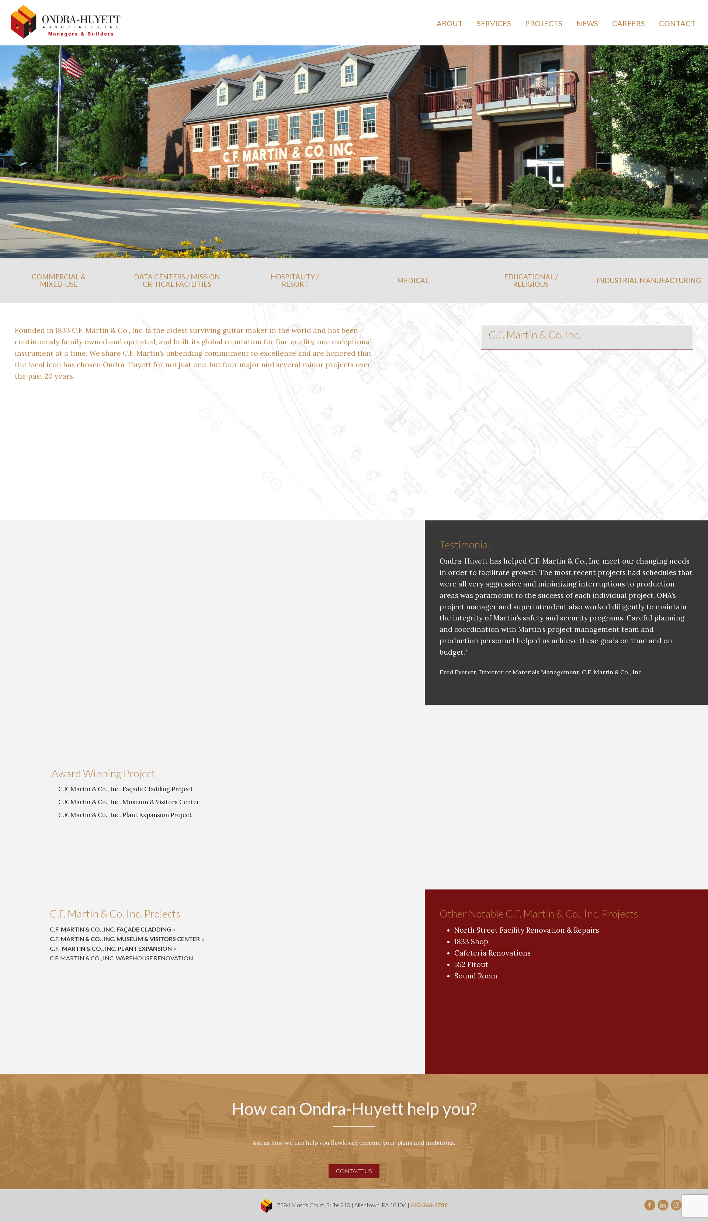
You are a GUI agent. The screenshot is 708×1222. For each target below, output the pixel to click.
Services (494, 23)
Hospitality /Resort (295, 280)
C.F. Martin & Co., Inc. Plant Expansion (111, 948)
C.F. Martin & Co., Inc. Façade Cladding (110, 929)
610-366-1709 (428, 1204)
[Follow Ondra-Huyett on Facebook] (649, 1204)
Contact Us (354, 1170)
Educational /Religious (531, 280)
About (450, 23)
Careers (628, 23)
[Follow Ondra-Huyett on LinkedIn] (663, 1204)
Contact (677, 23)
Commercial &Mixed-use (59, 280)
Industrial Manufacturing (649, 280)
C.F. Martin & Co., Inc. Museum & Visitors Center (125, 938)
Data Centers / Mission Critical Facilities (177, 280)
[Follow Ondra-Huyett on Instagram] (676, 1204)
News (587, 23)
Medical (413, 280)
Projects (543, 23)
